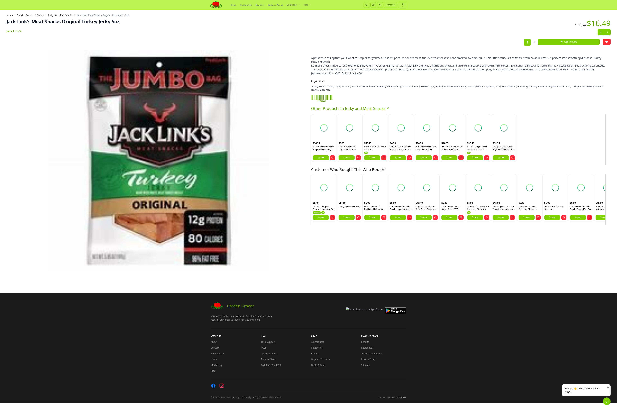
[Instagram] (221, 385)
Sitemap (365, 365)
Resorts (365, 341)
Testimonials (217, 353)
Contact (215, 347)
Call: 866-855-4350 (271, 365)
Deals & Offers (319, 365)
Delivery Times (269, 353)
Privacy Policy (368, 359)
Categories (246, 4)
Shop (233, 4)
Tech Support (268, 341)
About (214, 341)
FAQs (263, 347)
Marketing (216, 365)
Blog (213, 370)
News (214, 359)
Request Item (268, 359)
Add (322, 157)
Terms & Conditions (371, 353)
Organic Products (320, 359)
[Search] (366, 5)
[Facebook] (213, 385)
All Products (317, 341)
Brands (260, 4)
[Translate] (373, 5)
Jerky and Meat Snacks (60, 15)
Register (390, 4)
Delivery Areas (275, 4)
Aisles (9, 15)
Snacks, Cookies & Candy (30, 15)
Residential (367, 347)
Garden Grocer (240, 305)
